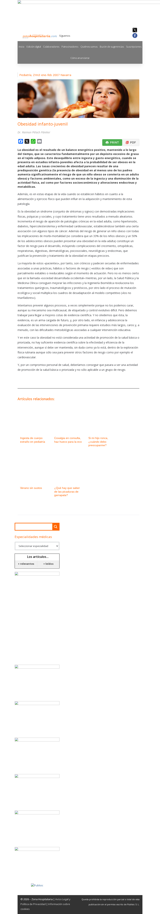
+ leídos (48, 563)
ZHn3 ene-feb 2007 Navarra (52, 75)
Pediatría (25, 75)
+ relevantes (26, 563)
